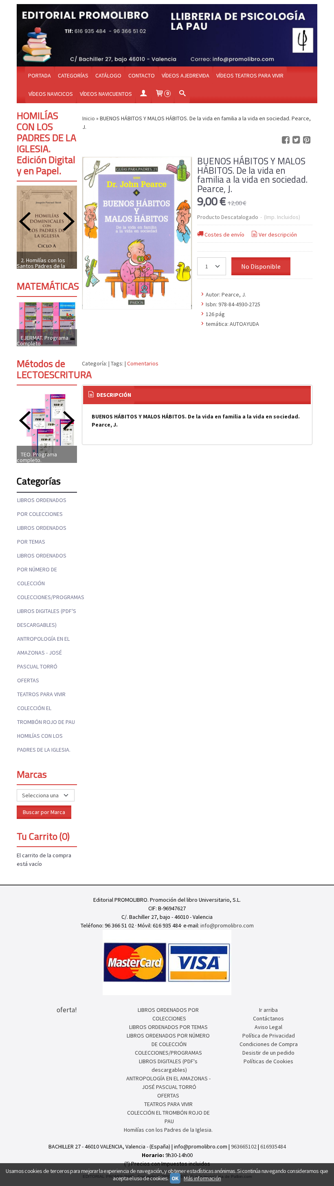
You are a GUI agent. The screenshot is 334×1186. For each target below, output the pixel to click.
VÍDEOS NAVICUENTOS (106, 93)
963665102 (244, 1146)
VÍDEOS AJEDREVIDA (185, 75)
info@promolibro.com (227, 925)
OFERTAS (28, 680)
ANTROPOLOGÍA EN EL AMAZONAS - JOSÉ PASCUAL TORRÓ (43, 652)
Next (69, 221)
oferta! (67, 1009)
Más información (202, 1178)
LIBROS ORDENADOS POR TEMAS (41, 534)
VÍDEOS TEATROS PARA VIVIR (249, 75)
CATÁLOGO (108, 75)
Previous (25, 221)
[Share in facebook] (285, 140)
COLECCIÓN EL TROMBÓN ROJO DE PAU (46, 715)
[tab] (108, 395)
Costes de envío (224, 234)
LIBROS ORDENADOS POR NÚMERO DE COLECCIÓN (41, 569)
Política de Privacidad (268, 1035)
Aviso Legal (268, 1027)
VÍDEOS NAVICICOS (51, 93)
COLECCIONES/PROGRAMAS (47, 597)
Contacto (141, 75)
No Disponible (261, 266)
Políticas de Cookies (268, 1061)
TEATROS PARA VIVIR (41, 694)
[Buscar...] (182, 94)
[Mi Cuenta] (143, 94)
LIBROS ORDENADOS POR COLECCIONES (41, 507)
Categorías (73, 75)
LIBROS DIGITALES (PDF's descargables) (46, 617)
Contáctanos (268, 1018)
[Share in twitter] (296, 140)
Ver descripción (278, 234)
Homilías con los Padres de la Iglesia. (43, 742)
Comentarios (142, 363)
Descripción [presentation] (113, 394)
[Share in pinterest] (306, 140)
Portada (39, 75)
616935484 (273, 1146)
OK (175, 1178)
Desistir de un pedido (268, 1052)
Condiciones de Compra (269, 1044)
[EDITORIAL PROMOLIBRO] (167, 35)
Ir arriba (268, 1009)
